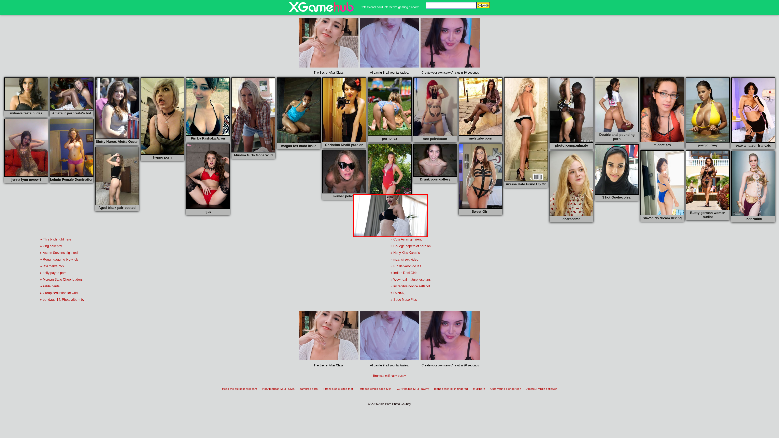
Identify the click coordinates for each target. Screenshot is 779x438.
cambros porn (309, 388)
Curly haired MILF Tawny (413, 388)
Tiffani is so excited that (338, 388)
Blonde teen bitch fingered (451, 388)
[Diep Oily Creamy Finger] (321, 11)
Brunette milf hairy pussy (389, 375)
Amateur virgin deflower (541, 388)
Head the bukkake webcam (239, 388)
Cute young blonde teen (505, 388)
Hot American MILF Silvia (278, 388)
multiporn (479, 388)
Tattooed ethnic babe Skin (375, 388)
